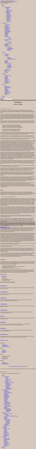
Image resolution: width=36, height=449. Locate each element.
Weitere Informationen (3, 227)
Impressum (8, 227)
